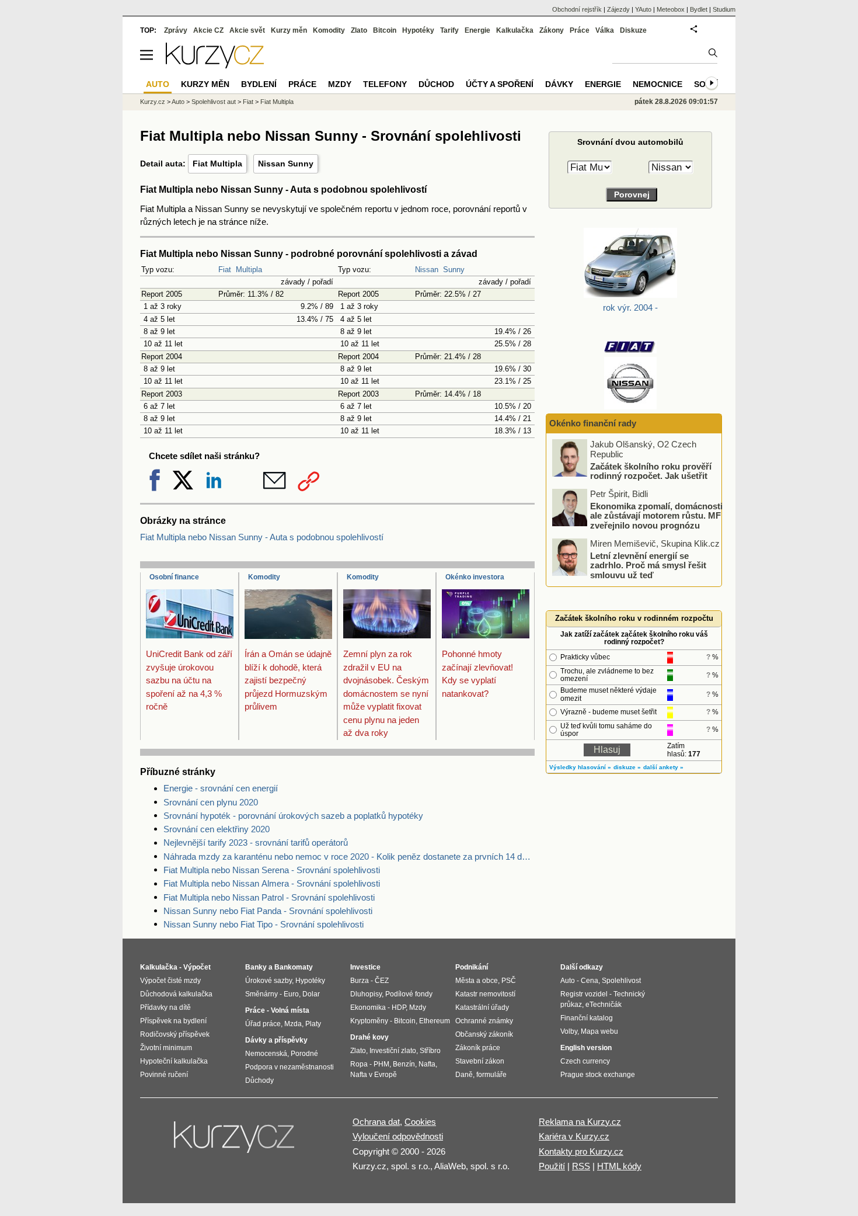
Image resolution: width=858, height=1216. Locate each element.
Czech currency (585, 1061)
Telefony (385, 84)
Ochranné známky (484, 1021)
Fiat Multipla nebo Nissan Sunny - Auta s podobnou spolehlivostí (261, 537)
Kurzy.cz (152, 101)
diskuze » (627, 767)
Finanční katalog (586, 1018)
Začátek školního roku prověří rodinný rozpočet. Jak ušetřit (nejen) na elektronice (650, 475)
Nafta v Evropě (373, 1075)
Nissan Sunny (285, 163)
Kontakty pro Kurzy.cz (581, 1151)
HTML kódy (619, 1166)
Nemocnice (657, 84)
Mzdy (339, 84)
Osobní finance (174, 577)
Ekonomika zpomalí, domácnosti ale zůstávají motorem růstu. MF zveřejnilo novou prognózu (656, 515)
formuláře (491, 1075)
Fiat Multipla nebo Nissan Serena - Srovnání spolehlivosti (271, 870)
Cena (589, 981)
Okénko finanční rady (592, 423)
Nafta (426, 1064)
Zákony (551, 30)
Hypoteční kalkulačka (174, 1061)
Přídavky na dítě (165, 1007)
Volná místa (290, 1010)
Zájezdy (618, 9)
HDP (399, 1007)
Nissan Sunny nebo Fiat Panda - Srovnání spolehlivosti (267, 911)
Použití (552, 1166)
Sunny (454, 269)
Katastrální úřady (482, 1007)
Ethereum (434, 1021)
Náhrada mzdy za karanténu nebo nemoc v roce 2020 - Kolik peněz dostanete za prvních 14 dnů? (349, 856)
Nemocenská (266, 1054)
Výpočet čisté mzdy (170, 981)
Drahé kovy (369, 1037)
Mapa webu (599, 1031)
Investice (365, 967)
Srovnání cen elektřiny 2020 (216, 829)
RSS (581, 1166)
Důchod (436, 84)
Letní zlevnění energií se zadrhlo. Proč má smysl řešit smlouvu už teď (648, 564)
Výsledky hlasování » (580, 767)
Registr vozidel (584, 994)
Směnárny (261, 994)
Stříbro (430, 1051)
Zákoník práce (477, 1048)
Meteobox (671, 9)
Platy (313, 1024)
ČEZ (382, 981)
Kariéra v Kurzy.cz (574, 1136)
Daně (464, 1075)
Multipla (249, 269)
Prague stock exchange (597, 1075)
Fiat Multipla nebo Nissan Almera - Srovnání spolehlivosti (271, 883)
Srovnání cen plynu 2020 (210, 802)
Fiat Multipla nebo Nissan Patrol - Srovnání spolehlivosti (269, 897)
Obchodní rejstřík (577, 9)
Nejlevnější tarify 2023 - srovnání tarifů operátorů (255, 842)
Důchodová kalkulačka (176, 994)
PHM (381, 1064)
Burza (359, 981)
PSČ (508, 981)
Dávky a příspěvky (276, 1040)
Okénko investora (474, 577)
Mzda (293, 1024)
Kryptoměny (369, 1021)
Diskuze (633, 30)
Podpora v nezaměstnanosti (289, 1067)
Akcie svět (247, 30)
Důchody (259, 1080)
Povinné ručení (164, 1075)
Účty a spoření (499, 84)
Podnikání (471, 967)
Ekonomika (368, 1007)
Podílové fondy (409, 994)
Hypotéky (418, 30)
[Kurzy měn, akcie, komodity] (235, 1141)
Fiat (224, 269)
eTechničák (603, 1004)
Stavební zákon (479, 1061)
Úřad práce (263, 1024)
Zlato (359, 30)
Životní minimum (166, 1048)
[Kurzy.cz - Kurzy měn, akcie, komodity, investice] (215, 65)
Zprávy (175, 30)
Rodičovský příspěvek (175, 1034)
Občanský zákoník (484, 1034)
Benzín (404, 1064)
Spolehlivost (621, 981)
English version (586, 1048)
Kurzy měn (289, 30)
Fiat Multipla (217, 163)
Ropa (359, 1064)
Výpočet (197, 967)
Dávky (559, 84)
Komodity (264, 577)
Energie (477, 30)
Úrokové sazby (268, 981)
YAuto (643, 9)
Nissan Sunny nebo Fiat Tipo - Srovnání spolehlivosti (263, 924)
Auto (178, 101)
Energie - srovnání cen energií (220, 788)
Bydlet (698, 9)
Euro (291, 994)
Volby (568, 1031)
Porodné (304, 1054)
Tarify (449, 30)
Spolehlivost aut (213, 101)
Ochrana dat (376, 1122)
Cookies (420, 1122)
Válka (604, 30)
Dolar (311, 994)
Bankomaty (293, 967)
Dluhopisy (366, 994)
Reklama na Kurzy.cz (580, 1122)
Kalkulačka (514, 30)
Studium (724, 9)
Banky (256, 967)
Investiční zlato (392, 1051)
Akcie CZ (208, 30)
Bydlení (259, 84)
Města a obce (476, 981)
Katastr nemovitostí (485, 994)
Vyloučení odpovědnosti (398, 1136)
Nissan (426, 269)
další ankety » (663, 767)
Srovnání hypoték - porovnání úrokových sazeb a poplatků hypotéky (293, 816)
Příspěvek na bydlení (173, 1021)
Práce (580, 30)
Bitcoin (384, 30)
